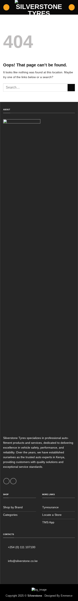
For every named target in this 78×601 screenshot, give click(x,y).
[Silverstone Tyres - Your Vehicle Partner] (39, 7)
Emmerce (66, 595)
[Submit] (71, 87)
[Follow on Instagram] (13, 481)
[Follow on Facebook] (6, 481)
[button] (6, 7)
